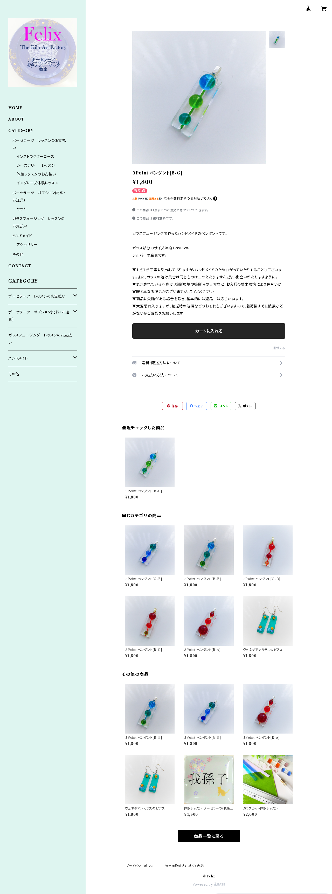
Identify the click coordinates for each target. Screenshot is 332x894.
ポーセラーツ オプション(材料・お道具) (38, 316)
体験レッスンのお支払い (36, 174)
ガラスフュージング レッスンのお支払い (40, 339)
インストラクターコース (35, 156)
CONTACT (19, 266)
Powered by (203, 884)
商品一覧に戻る (209, 836)
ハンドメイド (22, 236)
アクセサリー (27, 244)
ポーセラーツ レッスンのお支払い (37, 296)
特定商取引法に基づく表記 (184, 866)
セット (21, 209)
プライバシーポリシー (141, 866)
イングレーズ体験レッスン (37, 183)
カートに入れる (209, 331)
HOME (15, 107)
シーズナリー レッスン (36, 165)
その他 (17, 254)
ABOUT (16, 119)
